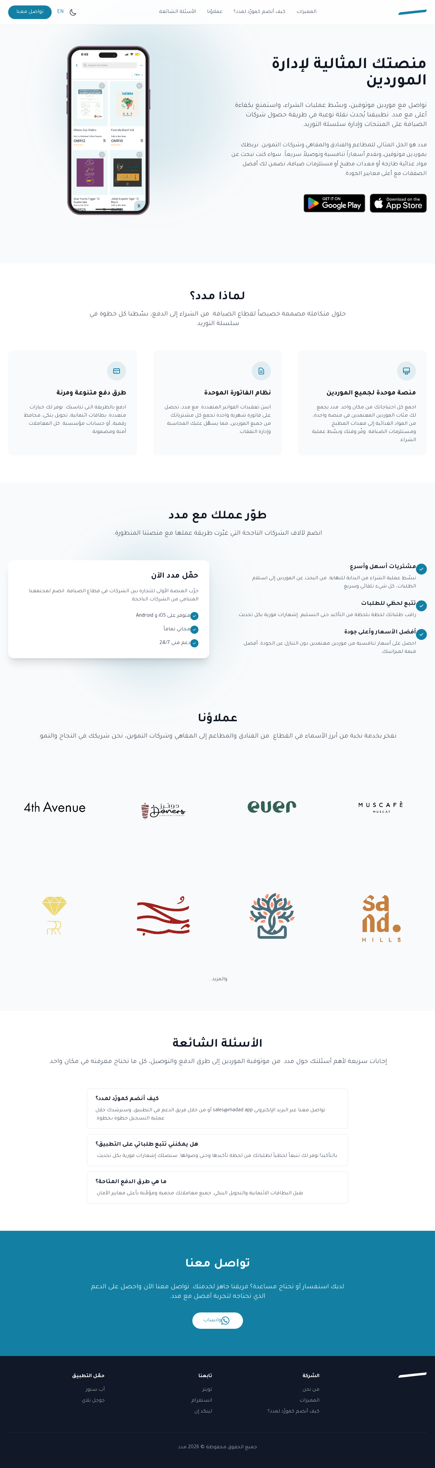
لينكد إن (203, 1412)
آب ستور (95, 1390)
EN (60, 12)
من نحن (310, 1390)
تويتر (207, 1390)
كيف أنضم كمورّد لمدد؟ (259, 12)
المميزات (306, 12)
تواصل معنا (30, 12)
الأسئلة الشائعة (177, 12)
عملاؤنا (215, 12)
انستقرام (201, 1401)
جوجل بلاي (93, 1401)
